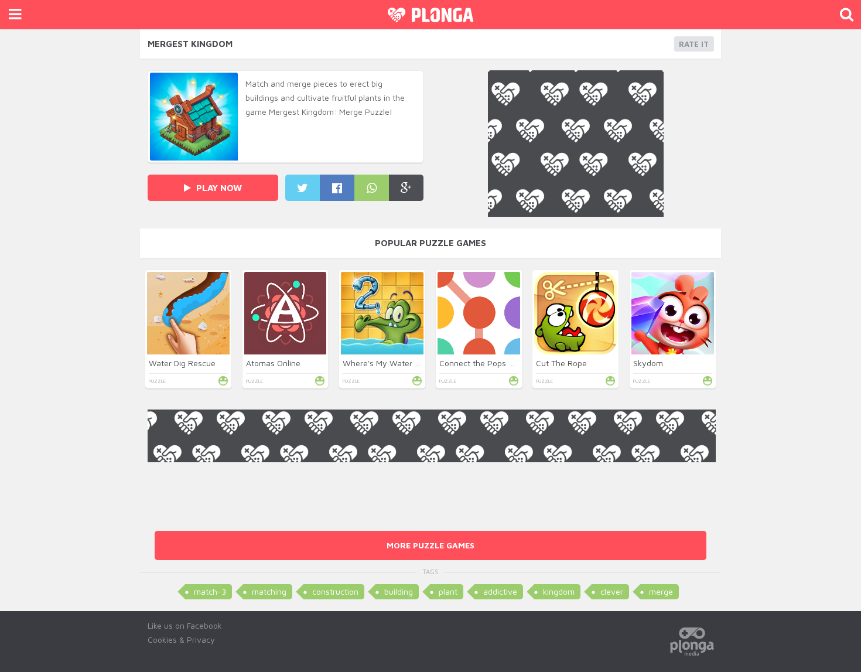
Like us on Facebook (185, 625)
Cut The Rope (561, 363)
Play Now (218, 188)
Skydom (648, 363)
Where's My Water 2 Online (394, 363)
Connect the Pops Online (485, 363)
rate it (694, 44)
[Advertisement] (432, 488)
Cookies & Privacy (181, 639)
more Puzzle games (430, 545)
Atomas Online (273, 363)
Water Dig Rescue (182, 363)
